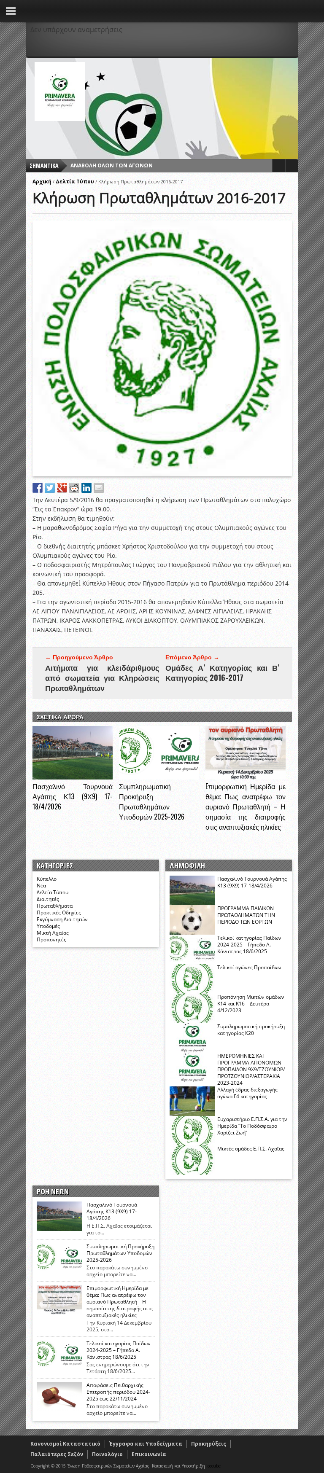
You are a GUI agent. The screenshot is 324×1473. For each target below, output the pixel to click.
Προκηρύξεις (208, 1443)
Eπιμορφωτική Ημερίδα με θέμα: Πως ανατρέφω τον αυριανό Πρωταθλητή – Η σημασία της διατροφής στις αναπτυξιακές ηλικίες (245, 806)
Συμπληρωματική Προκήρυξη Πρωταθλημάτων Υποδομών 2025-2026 (151, 801)
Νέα (41, 885)
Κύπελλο (47, 878)
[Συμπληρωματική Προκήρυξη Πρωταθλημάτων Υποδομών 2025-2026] (159, 777)
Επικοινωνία (149, 1454)
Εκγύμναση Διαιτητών (62, 919)
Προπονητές (51, 939)
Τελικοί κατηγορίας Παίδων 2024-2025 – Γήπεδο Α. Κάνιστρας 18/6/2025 (249, 944)
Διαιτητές (48, 899)
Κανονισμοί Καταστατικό (65, 1443)
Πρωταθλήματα (55, 905)
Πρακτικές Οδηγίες (59, 912)
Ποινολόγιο (107, 1454)
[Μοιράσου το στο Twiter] (50, 488)
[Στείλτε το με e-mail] (99, 488)
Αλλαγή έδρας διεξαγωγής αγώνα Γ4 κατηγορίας (247, 1093)
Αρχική (41, 181)
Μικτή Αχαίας (53, 932)
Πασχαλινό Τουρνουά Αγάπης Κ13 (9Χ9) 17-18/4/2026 (72, 796)
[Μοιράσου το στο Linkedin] (86, 488)
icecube (213, 1466)
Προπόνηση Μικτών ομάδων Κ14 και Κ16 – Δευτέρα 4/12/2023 (250, 1003)
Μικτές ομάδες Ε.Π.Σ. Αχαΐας (250, 1148)
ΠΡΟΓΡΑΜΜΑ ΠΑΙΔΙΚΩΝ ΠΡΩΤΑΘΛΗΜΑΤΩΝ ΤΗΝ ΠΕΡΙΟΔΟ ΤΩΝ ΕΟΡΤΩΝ (246, 915)
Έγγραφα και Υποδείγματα (145, 1443)
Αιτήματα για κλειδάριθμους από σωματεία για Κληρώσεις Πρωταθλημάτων (102, 677)
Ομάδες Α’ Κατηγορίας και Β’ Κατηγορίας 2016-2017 (222, 672)
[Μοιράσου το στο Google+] (62, 488)
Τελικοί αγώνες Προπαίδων (249, 967)
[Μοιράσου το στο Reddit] (74, 488)
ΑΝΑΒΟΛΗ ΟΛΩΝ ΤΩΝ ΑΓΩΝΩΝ (111, 165)
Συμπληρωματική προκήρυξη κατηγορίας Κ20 (251, 1030)
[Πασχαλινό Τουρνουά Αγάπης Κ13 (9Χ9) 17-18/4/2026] (72, 777)
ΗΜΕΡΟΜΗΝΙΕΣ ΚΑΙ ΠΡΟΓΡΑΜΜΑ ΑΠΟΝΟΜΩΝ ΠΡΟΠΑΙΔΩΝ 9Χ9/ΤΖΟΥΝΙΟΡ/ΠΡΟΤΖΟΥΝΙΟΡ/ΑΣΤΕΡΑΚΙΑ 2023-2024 (251, 1069)
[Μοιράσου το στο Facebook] (37, 488)
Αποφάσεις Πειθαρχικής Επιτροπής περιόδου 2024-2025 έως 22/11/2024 (118, 1392)
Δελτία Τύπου (75, 181)
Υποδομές (48, 926)
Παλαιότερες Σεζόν (56, 1454)
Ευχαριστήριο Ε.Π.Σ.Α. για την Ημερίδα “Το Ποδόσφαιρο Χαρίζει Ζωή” (252, 1126)
